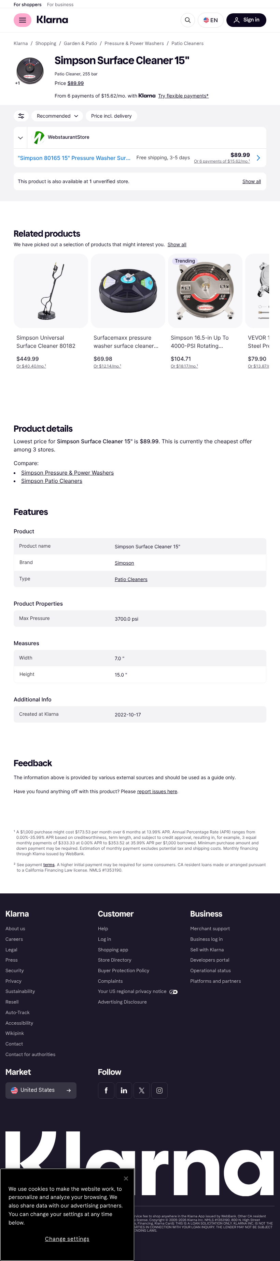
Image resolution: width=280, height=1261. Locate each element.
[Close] (126, 1178)
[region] (67, 1214)
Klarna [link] (21, 43)
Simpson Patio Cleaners (51, 480)
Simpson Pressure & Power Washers (67, 472)
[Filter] (21, 115)
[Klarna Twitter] (142, 1090)
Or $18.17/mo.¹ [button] (184, 366)
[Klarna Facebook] (106, 1090)
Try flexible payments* (183, 96)
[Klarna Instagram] (159, 1090)
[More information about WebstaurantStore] (20, 138)
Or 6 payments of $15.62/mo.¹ (222, 161)
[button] (211, 20)
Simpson (124, 563)
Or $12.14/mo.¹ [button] (107, 366)
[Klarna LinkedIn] (124, 1090)
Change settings (67, 1239)
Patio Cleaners (131, 579)
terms (49, 864)
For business (60, 5)
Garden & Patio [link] (80, 43)
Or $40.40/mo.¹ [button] (31, 366)
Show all (177, 245)
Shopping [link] (46, 43)
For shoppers (28, 5)
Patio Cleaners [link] (187, 43)
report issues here (157, 791)
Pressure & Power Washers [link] (134, 43)
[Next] (257, 311)
